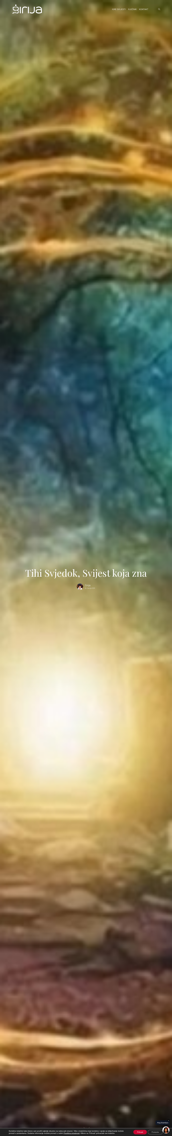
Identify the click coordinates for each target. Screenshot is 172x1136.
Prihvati (140, 1132)
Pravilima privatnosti (72, 1133)
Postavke (155, 1132)
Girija (88, 585)
